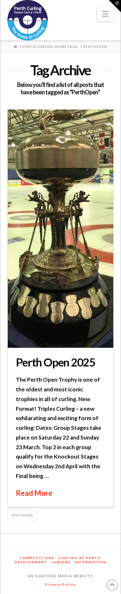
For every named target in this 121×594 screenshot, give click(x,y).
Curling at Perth (79, 558)
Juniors (61, 562)
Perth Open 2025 (55, 362)
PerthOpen (22, 515)
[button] (105, 13)
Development (31, 562)
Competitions (37, 558)
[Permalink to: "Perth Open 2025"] (60, 229)
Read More (34, 493)
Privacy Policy (60, 584)
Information (90, 562)
